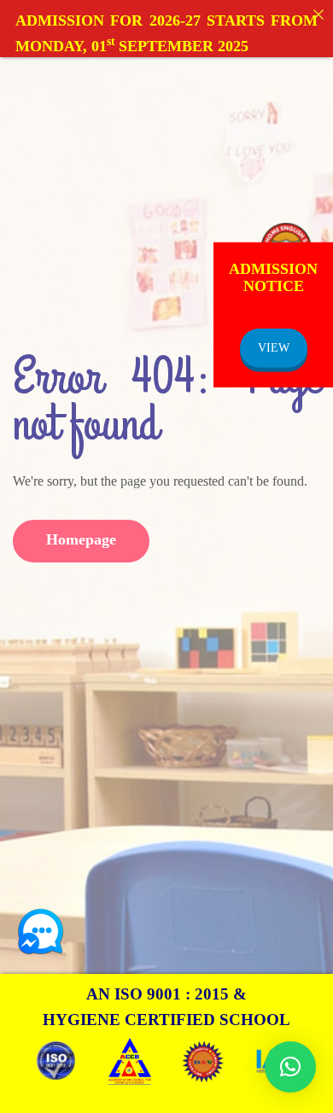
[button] (290, 1067)
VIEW (273, 347)
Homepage (81, 539)
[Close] (318, 14)
